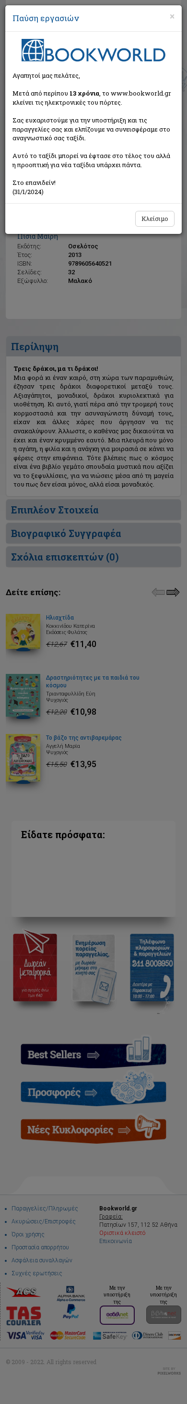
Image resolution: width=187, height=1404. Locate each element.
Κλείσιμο (154, 218)
